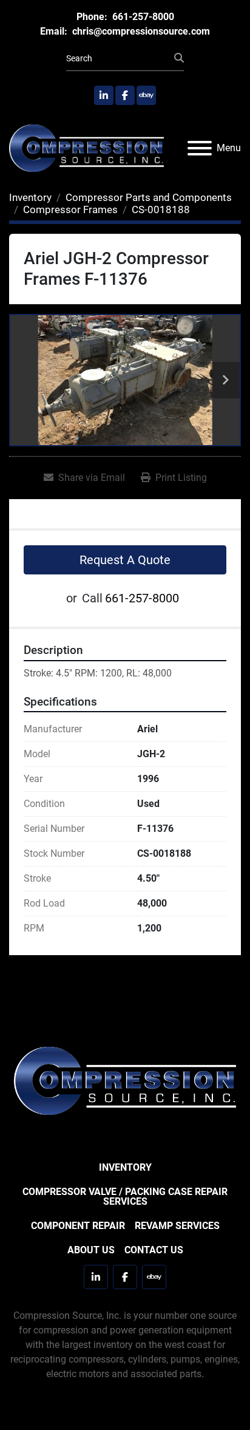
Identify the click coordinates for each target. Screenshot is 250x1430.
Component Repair (78, 1225)
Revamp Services (177, 1225)
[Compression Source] (125, 1080)
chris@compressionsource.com (140, 31)
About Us (91, 1250)
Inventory (125, 1167)
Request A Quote (125, 560)
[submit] (179, 58)
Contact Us (153, 1250)
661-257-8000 (142, 16)
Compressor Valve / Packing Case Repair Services (125, 1196)
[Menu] (199, 148)
